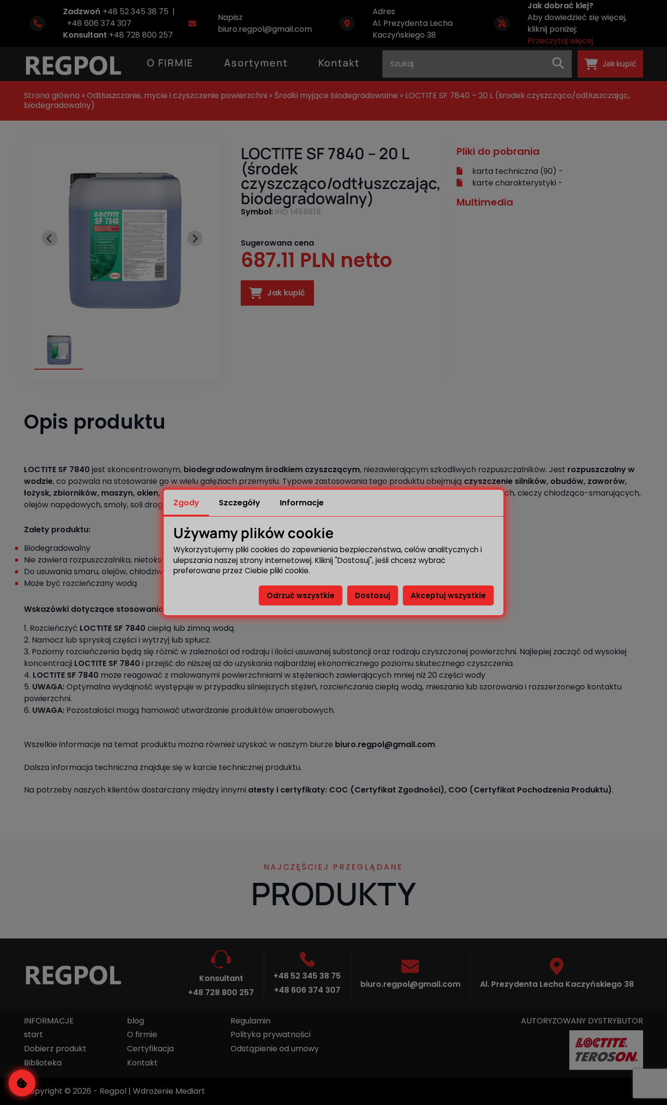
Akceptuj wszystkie (448, 595)
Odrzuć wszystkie (300, 595)
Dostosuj (372, 595)
